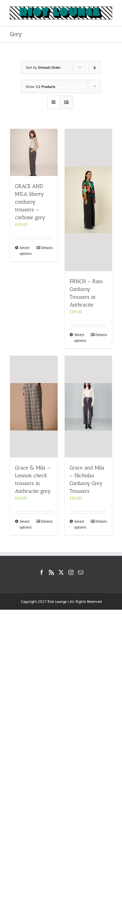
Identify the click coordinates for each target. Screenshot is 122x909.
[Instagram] (71, 572)
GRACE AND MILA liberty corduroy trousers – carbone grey (30, 201)
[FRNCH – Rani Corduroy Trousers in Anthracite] (88, 200)
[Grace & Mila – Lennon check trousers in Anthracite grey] (34, 406)
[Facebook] (41, 572)
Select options (26, 250)
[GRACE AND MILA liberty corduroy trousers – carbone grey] (34, 152)
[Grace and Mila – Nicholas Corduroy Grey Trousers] (88, 406)
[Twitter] (61, 572)
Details (47, 247)
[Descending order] (94, 67)
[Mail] (80, 572)
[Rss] (51, 572)
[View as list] (66, 102)
